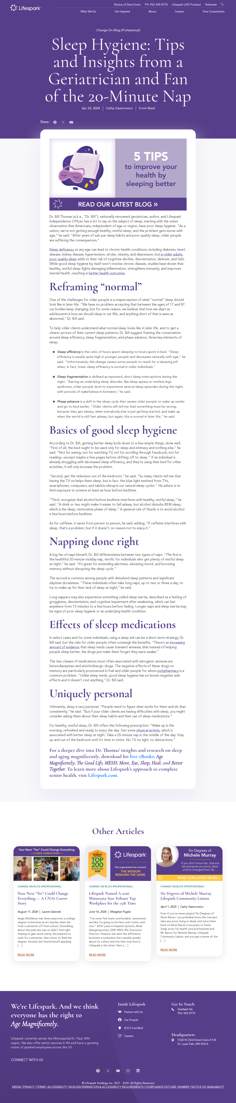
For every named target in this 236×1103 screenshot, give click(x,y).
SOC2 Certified (133, 1028)
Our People (131, 1020)
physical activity (148, 730)
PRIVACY (28, 1087)
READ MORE (26, 955)
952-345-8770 (186, 1013)
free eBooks (142, 756)
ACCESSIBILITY (57, 1087)
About (152, 11)
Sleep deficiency (61, 250)
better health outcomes (107, 273)
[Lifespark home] (25, 7)
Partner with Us (133, 1012)
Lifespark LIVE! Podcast (186, 4)
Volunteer (211, 4)
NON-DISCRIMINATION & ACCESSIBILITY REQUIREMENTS (106, 1087)
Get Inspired (122, 11)
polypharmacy (168, 671)
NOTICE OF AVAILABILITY (207, 1087)
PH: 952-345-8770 (156, 4)
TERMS (40, 1087)
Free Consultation (214, 11)
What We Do (88, 11)
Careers (179, 11)
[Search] (223, 3)
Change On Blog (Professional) (118, 30)
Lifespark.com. (103, 775)
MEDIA (16, 1087)
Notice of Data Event (127, 4)
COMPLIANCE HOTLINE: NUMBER (167, 1087)
